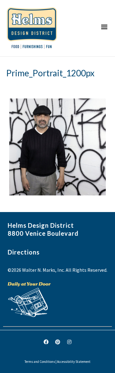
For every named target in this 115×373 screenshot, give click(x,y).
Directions (24, 252)
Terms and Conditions (40, 361)
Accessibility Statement (73, 361)
